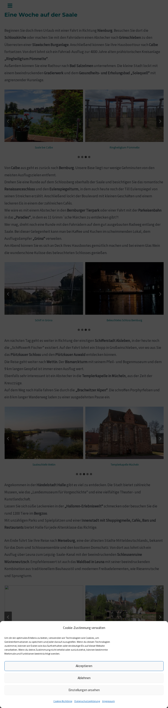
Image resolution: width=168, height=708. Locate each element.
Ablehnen (84, 678)
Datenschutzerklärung (87, 701)
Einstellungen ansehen (84, 690)
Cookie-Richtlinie (62, 701)
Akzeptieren (84, 666)
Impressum (108, 701)
